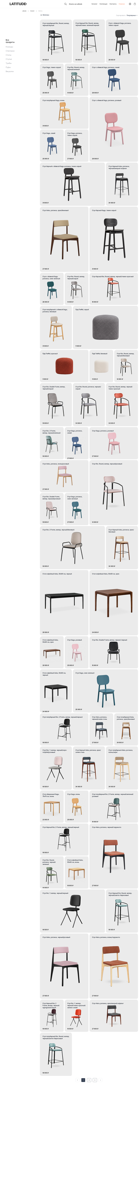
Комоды (9, 47)
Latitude (24, 11)
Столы (8, 55)
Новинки (122, 4)
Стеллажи (10, 51)
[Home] (18, 4)
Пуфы (8, 67)
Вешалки (10, 71)
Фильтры (45, 15)
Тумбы (9, 63)
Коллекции (103, 4)
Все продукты (10, 41)
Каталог (94, 4)
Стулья (9, 59)
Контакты (113, 4)
